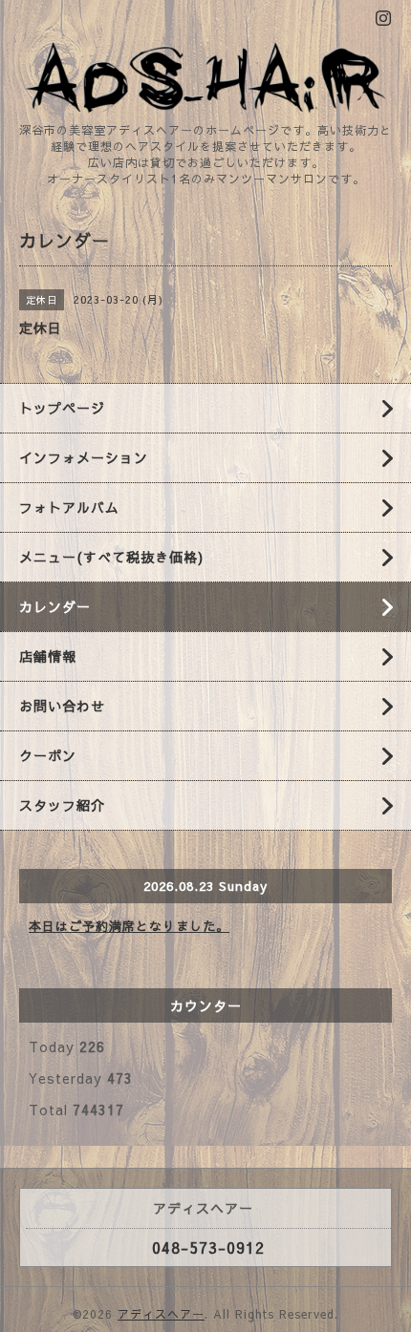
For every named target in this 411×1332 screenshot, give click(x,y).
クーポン (47, 755)
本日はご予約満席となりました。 (129, 926)
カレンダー (55, 606)
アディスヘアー (161, 1313)
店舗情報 (47, 656)
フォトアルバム (69, 507)
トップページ (62, 407)
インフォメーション (83, 457)
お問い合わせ (62, 705)
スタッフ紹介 (62, 804)
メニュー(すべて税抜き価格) (111, 556)
